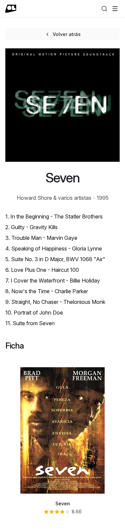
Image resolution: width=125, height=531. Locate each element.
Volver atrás (67, 34)
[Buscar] (104, 8)
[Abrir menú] (115, 8)
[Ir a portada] (10, 9)
